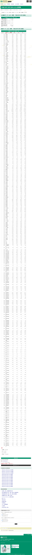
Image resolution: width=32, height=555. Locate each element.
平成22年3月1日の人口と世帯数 (7, 483)
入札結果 (3, 505)
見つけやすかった (5, 519)
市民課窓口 (4, 502)
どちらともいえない (5, 520)
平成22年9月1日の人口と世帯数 (7, 474)
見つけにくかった (5, 521)
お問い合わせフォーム (16, 465)
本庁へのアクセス (15, 545)
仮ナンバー (4, 498)
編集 (9, 528)
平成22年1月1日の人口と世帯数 (7, 486)
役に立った (4, 513)
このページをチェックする (4, 528)
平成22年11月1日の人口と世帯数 (7, 471)
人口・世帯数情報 (5, 504)
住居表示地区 (4, 501)
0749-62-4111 (4, 540)
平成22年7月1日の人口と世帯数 (7, 477)
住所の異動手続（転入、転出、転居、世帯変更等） (10, 492)
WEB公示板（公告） (5, 507)
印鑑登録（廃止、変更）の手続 (7, 495)
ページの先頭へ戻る (28, 534)
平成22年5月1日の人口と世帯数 (7, 480)
